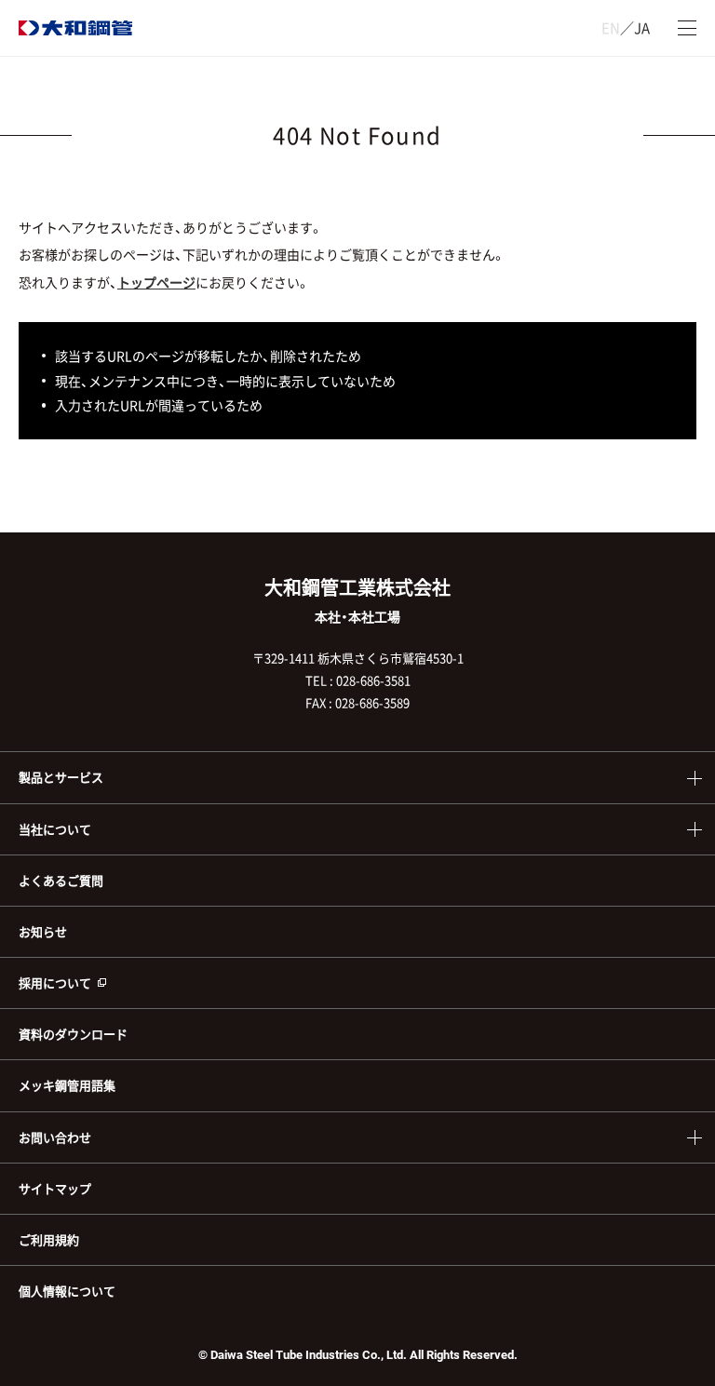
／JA (625, 28)
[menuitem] (357, 982)
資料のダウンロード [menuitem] (73, 1034)
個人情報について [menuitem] (67, 1290)
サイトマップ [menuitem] (55, 1188)
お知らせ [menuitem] (43, 931)
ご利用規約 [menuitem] (49, 1239)
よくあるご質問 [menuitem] (61, 880)
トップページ (156, 282)
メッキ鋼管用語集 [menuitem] (67, 1085)
